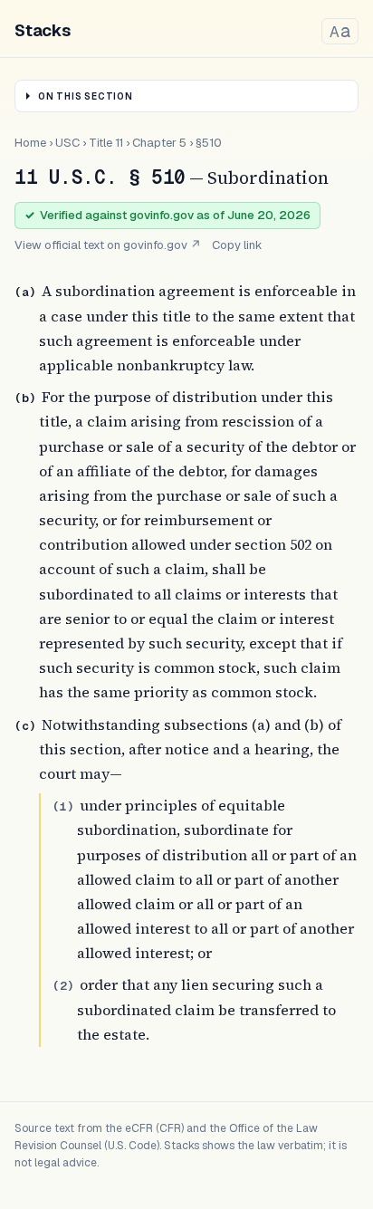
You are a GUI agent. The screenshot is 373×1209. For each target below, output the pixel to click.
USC (67, 142)
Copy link (237, 245)
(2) (63, 985)
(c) (25, 726)
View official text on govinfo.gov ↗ (107, 245)
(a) (25, 292)
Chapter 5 (159, 142)
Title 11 (106, 142)
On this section (85, 96)
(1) (63, 806)
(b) (25, 398)
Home (30, 142)
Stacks (42, 30)
